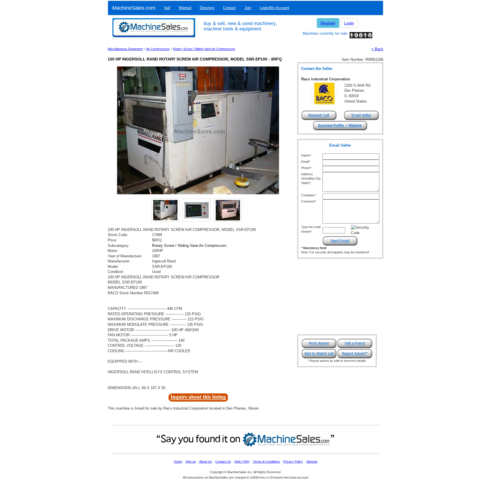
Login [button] (349, 23)
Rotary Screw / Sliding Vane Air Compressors (204, 49)
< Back (377, 49)
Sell (167, 8)
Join (247, 8)
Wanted (185, 8)
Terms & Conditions (266, 461)
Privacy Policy (293, 461)
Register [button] (328, 23)
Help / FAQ (241, 461)
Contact (229, 8)
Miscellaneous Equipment (125, 49)
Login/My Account (274, 8)
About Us (205, 461)
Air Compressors (158, 49)
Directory (207, 8)
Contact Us (223, 461)
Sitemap (311, 461)
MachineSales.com (133, 8)
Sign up (191, 461)
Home (178, 461)
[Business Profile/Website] (340, 125)
